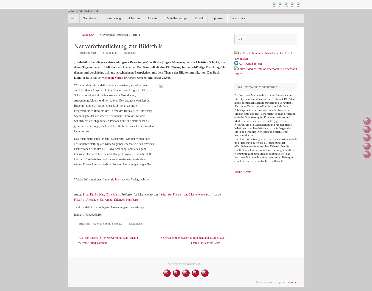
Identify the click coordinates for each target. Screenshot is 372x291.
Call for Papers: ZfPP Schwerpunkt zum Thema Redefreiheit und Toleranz (107, 240)
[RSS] (287, 4)
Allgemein (88, 34)
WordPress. (293, 282)
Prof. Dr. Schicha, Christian (100, 194)
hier (117, 179)
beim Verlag (115, 77)
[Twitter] (275, 4)
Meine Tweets (242, 172)
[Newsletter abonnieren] (299, 4)
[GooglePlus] (293, 4)
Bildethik (84, 223)
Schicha (116, 223)
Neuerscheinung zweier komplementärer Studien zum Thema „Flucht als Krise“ (192, 240)
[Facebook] (281, 4)
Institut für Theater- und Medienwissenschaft (186, 194)
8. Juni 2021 (110, 52)
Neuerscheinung (101, 223)
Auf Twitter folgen (250, 63)
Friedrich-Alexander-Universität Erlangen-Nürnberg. (106, 199)
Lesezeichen (136, 223)
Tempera (279, 282)
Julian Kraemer (87, 52)
